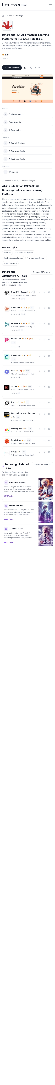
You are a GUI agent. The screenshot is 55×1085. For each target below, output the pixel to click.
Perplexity (15, 323)
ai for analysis (10, 263)
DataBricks (16, 440)
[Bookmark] (25, 67)
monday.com (17, 429)
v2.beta (24, 5)
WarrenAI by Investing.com (23, 413)
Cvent (13, 452)
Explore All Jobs (41, 465)
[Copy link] (30, 67)
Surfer (14, 386)
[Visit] (40, 292)
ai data (7, 252)
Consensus (16, 355)
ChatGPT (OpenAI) (19, 292)
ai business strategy (36, 258)
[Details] (44, 292)
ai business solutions (13, 258)
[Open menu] (50, 5)
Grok (13, 402)
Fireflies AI (16, 338)
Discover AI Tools (40, 272)
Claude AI (15, 308)
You (13, 371)
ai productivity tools (24, 252)
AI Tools (9, 16)
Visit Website (13, 68)
